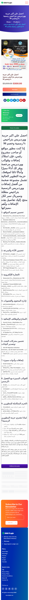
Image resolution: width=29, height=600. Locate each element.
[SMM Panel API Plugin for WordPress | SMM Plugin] (6, 2)
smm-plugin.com (9, 595)
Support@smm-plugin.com (11, 544)
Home (9, 22)
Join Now (19, 115)
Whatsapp (6, 541)
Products (16, 22)
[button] (5, 100)
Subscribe (10, 522)
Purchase (15, 89)
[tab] (14, 128)
